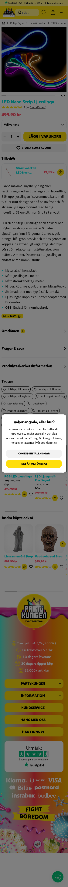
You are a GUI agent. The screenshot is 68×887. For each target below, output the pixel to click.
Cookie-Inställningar (34, 453)
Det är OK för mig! (34, 464)
